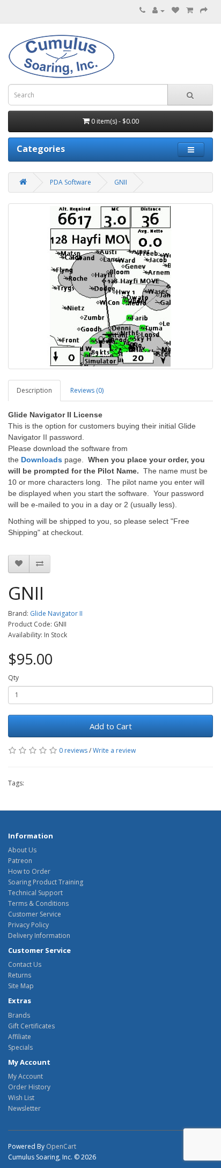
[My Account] (158, 10)
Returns (19, 975)
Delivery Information (39, 935)
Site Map (21, 985)
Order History (29, 1086)
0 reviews (73, 750)
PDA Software (70, 182)
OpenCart (61, 1146)
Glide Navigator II (56, 613)
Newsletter (24, 1108)
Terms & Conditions (38, 903)
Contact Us (24, 964)
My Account (25, 1076)
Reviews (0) (87, 390)
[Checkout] (204, 10)
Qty (13, 677)
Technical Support (35, 892)
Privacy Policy (28, 924)
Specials (20, 1047)
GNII (120, 182)
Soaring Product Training (45, 882)
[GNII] (110, 286)
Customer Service (34, 914)
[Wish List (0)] (175, 10)
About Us (22, 849)
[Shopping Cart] (189, 10)
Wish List (21, 1097)
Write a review (114, 750)
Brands (19, 1015)
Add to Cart (111, 726)
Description (34, 390)
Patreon (20, 860)
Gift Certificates (31, 1025)
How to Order (29, 871)
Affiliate (19, 1036)
